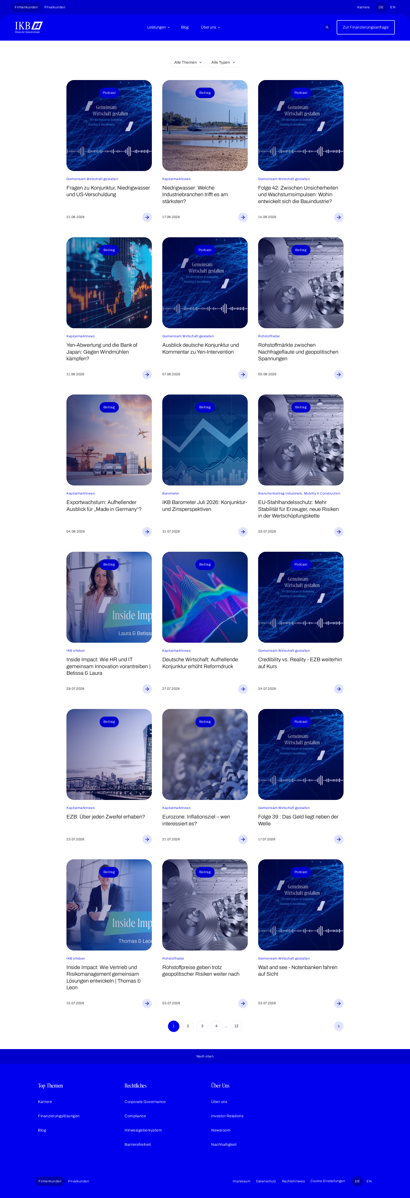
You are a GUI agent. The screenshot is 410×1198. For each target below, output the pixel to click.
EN (392, 7)
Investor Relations (227, 1116)
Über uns (208, 27)
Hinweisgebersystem (143, 1130)
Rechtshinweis (293, 1181)
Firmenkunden (26, 7)
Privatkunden (54, 7)
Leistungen (156, 27)
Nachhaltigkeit (224, 1144)
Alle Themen (185, 62)
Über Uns (220, 1086)
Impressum (242, 1181)
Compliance (135, 1116)
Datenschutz (266, 1181)
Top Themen (50, 1086)
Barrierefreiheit (138, 1144)
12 (236, 1026)
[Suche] (327, 27)
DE (381, 7)
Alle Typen (220, 62)
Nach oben (205, 1056)
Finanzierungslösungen (59, 1116)
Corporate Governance (145, 1102)
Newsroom (220, 1130)
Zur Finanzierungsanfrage (366, 27)
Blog (185, 27)
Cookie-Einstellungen (328, 1181)
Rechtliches (136, 1086)
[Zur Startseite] (29, 27)
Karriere (363, 7)
